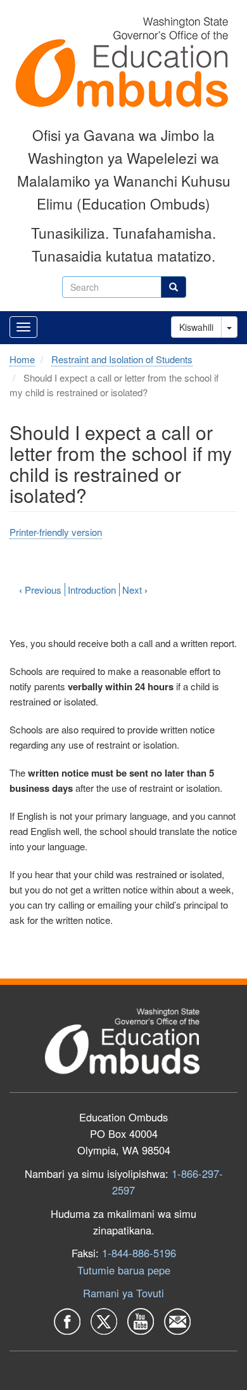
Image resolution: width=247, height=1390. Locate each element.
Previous (40, 589)
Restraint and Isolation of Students (122, 359)
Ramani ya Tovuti (123, 1292)
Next (135, 589)
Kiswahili (196, 327)
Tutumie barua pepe (123, 1270)
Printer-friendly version (56, 531)
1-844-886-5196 (139, 1252)
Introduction (92, 589)
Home (22, 359)
